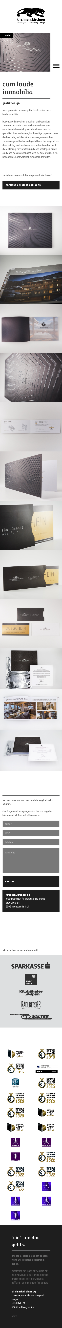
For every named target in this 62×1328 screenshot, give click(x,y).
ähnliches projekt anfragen (23, 185)
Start (14, 1316)
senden (10, 881)
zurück (8, 35)
